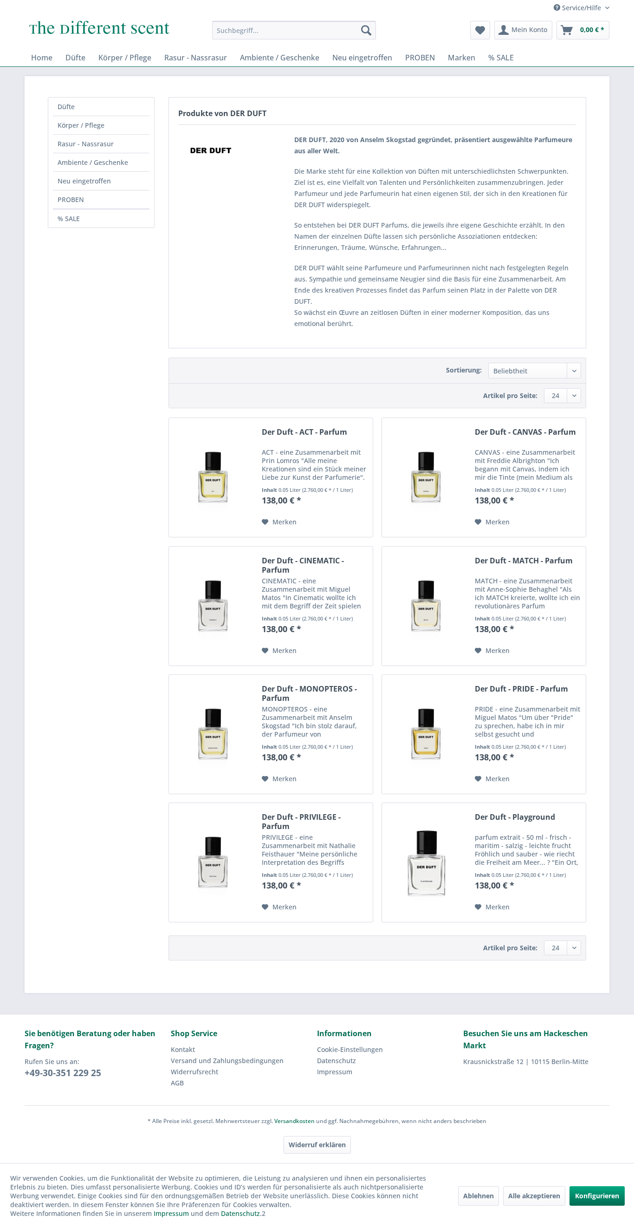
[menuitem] (294, 30)
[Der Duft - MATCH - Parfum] (426, 606)
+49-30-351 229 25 (63, 1073)
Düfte (66, 106)
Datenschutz (336, 1060)
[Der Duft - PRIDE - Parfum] (426, 734)
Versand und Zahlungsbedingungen (227, 1060)
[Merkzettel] (480, 30)
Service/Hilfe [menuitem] (581, 7)
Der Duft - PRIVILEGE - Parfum (301, 821)
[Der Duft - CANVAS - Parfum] (426, 477)
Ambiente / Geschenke (93, 162)
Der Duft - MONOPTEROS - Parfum (309, 693)
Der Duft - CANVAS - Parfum (525, 432)
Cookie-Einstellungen (350, 1049)
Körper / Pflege (81, 125)
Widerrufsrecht (194, 1071)
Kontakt (183, 1049)
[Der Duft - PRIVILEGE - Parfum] (213, 862)
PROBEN (71, 199)
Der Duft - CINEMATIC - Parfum (303, 565)
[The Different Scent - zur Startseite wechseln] (99, 32)
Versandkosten (294, 1121)
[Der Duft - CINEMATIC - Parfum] (213, 606)
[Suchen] (366, 30)
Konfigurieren (597, 1195)
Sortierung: (464, 370)
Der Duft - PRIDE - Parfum (521, 689)
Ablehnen (478, 1195)
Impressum (334, 1071)
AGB (177, 1082)
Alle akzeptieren (534, 1195)
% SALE (69, 218)
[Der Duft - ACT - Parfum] (213, 477)
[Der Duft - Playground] (426, 862)
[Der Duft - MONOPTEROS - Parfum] (213, 734)
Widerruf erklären (317, 1144)
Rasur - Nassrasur (86, 143)
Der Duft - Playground (515, 817)
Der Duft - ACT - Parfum (304, 432)
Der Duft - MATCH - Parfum (524, 561)
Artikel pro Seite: (510, 395)
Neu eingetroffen (84, 180)
